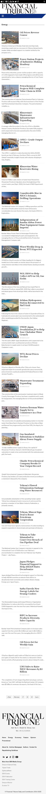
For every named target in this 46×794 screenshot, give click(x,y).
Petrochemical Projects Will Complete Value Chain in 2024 (32, 88)
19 (32, 697)
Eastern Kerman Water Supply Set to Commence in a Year (32, 410)
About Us (4, 1)
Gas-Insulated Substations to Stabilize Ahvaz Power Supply (32, 437)
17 (23, 697)
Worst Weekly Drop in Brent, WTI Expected (31, 248)
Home (1, 1)
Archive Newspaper (15, 747)
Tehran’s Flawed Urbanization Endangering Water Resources (32, 488)
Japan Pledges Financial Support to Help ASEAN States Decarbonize (30, 566)
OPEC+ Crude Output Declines (31, 141)
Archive (8, 1)
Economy (18, 737)
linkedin (13, 1)
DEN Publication (7, 776)
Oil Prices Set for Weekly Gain (29, 643)
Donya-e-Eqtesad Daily (9, 764)
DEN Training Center (8, 779)
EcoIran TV (5, 785)
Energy (10, 737)
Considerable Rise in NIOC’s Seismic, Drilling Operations (31, 196)
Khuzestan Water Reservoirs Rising (29, 167)
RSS (11, 1)
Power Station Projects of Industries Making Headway (32, 62)
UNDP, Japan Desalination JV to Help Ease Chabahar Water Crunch (32, 331)
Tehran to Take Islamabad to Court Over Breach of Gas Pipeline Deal (31, 539)
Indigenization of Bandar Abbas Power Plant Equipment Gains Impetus (32, 224)
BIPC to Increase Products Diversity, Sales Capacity (30, 618)
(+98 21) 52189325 (24, 731)
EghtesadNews (6, 770)
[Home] (19, 8)
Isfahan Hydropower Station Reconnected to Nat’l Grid (32, 303)
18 (27, 697)
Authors (25, 747)
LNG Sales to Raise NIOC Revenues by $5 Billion (31, 669)
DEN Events (6, 773)
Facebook (18, 1)
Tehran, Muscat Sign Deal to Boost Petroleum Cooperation (31, 516)
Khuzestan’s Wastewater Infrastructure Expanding (27, 117)
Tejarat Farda (6, 767)
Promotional (6, 741)
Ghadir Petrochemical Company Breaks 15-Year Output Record (31, 463)
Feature (25, 737)
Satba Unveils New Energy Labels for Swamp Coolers (29, 591)
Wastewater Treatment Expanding (32, 382)
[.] (3, 757)
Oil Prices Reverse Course (29, 33)
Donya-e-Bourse (7, 782)
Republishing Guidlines (10, 750)
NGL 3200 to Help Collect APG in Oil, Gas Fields (32, 276)
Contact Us (6, 1)
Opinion (33, 737)
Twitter (15, 1)
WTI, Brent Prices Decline (29, 355)
